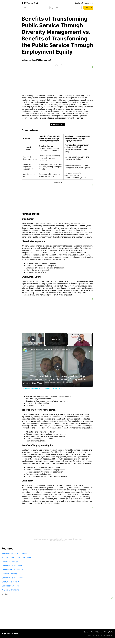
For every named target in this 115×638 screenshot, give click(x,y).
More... (5, 594)
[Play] (79, 339)
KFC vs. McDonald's (10, 590)
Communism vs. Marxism (12, 570)
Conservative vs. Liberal (12, 565)
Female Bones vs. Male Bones (14, 553)
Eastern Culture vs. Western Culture (17, 557)
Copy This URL (57, 124)
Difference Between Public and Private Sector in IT (53, 349)
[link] (25, 350)
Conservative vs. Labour (12, 578)
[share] (89, 352)
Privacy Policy (108, 632)
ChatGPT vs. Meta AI (10, 582)
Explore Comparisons (84, 3)
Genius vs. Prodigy (10, 561)
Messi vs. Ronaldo (9, 574)
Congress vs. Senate (10, 586)
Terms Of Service (96, 632)
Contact (86, 632)
